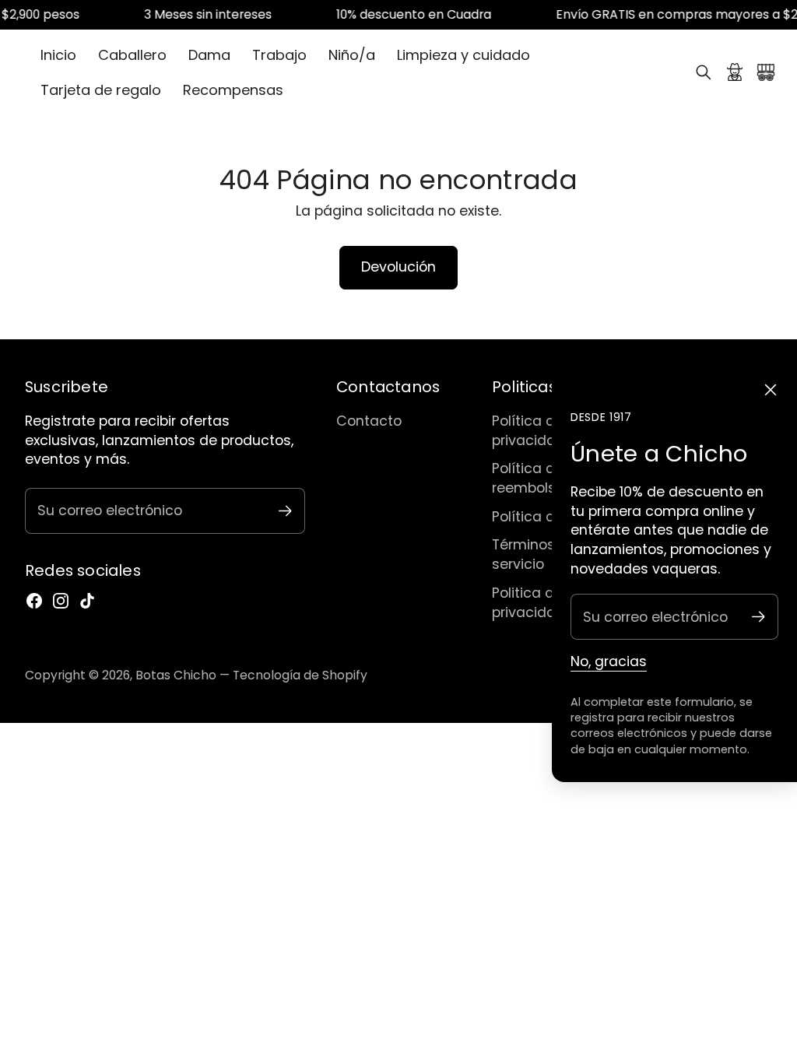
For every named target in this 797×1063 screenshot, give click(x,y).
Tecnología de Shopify (300, 675)
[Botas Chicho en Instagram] (60, 600)
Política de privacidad (528, 430)
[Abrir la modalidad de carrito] (765, 72)
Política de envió (548, 516)
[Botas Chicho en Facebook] (34, 600)
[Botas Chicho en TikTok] (87, 600)
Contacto (369, 420)
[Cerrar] (771, 390)
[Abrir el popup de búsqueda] (703, 72)
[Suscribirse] (758, 617)
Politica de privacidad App (543, 602)
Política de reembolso (528, 477)
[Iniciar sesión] (734, 72)
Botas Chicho (175, 675)
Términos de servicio (534, 554)
